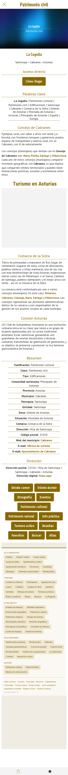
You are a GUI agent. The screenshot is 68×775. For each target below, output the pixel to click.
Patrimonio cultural (34, 507)
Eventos (45, 497)
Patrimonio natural (21, 516)
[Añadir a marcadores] (50, 771)
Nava (26, 155)
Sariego (44, 155)
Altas (52, 535)
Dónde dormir (47, 488)
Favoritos (18, 535)
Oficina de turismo (38, 446)
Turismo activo (24, 526)
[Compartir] (18, 771)
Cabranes (7, 298)
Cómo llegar (34, 81)
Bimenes (50, 293)
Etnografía (24, 497)
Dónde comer (20, 488)
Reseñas (48, 526)
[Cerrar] (4, 4)
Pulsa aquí (45, 476)
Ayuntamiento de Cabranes (39, 451)
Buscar (36, 535)
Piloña (35, 155)
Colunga (19, 298)
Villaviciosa (59, 155)
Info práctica (50, 516)
